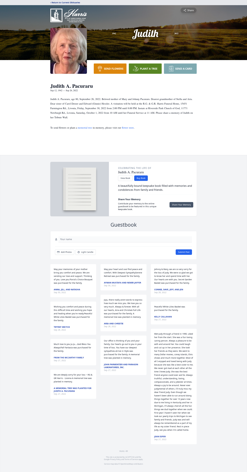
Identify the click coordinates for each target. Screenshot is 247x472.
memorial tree (85, 127)
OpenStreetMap (126, 464)
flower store (128, 127)
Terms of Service (131, 459)
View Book (125, 178)
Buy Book (141, 178)
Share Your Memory (181, 204)
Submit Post (184, 252)
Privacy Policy (115, 459)
